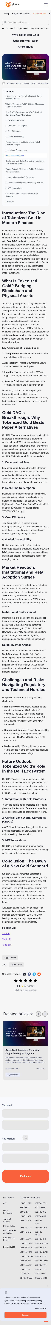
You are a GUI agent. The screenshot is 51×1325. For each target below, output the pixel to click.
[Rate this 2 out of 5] (20, 981)
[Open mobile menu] (46, 4)
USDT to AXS (25, 1265)
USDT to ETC (40, 1269)
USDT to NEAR (41, 1252)
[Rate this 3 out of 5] (25, 981)
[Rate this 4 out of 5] (30, 981)
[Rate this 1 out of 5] (16, 981)
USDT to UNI (40, 1239)
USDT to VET (25, 1261)
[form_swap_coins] (26, 1138)
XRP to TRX (40, 1274)
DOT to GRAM (26, 1278)
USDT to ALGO (26, 1256)
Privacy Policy (9, 1226)
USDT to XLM (40, 1256)
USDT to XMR (26, 1248)
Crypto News (10, 957)
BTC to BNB (40, 1207)
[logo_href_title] (14, 5)
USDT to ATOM (41, 1243)
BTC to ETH (25, 1212)
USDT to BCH (40, 1248)
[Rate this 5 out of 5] (35, 981)
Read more (39, 1308)
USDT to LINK (26, 1243)
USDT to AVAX (26, 1239)
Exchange (25, 1176)
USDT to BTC (25, 1203)
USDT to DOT (26, 1228)
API (4, 1203)
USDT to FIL (25, 1269)
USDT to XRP (25, 1216)
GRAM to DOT (41, 1278)
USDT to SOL (25, 1220)
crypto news (16, 964)
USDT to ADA (40, 1216)
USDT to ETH (40, 1203)
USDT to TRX (40, 1265)
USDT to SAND (41, 1261)
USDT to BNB (40, 1212)
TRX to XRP (25, 1274)
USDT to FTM (26, 1252)
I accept (25, 1315)
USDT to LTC (25, 1232)
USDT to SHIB (41, 1228)
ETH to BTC (25, 1207)
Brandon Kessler (14, 83)
